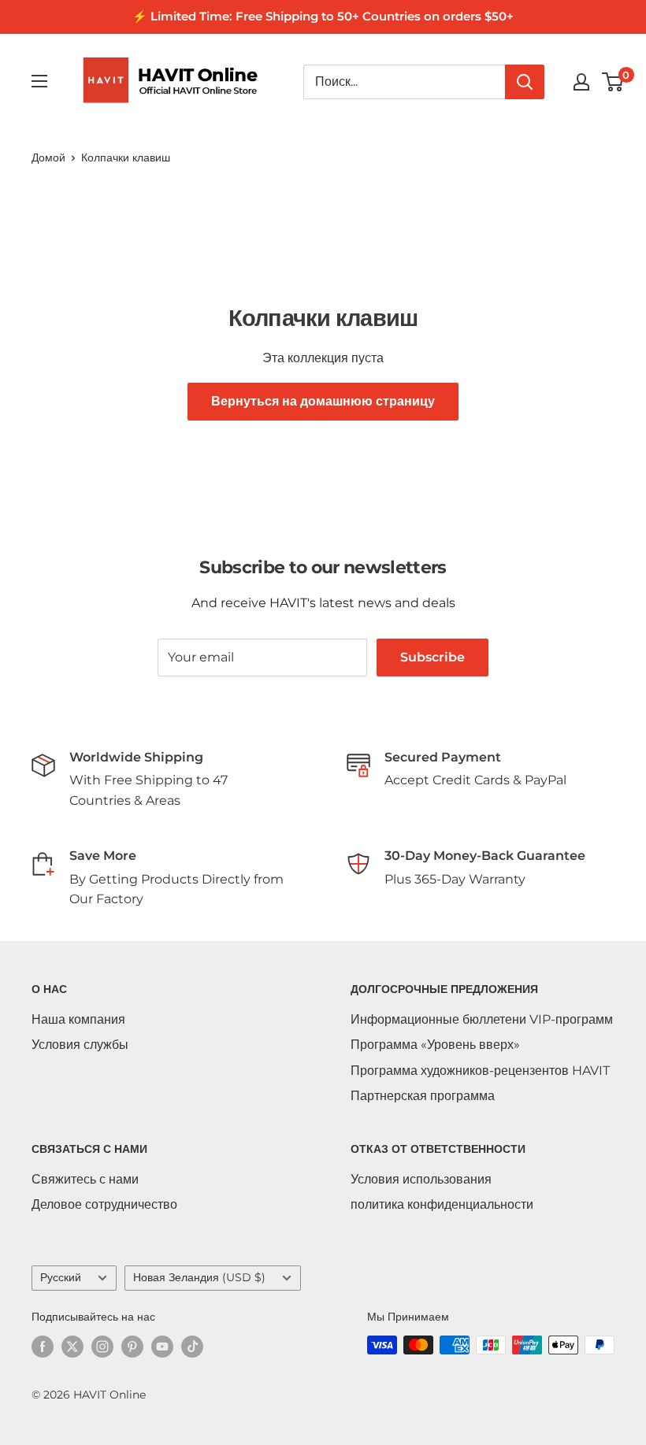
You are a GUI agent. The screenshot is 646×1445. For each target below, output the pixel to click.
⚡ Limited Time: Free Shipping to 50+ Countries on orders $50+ (323, 16)
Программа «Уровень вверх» (435, 1044)
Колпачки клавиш (125, 157)
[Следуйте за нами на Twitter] (72, 1347)
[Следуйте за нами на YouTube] (162, 1347)
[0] (613, 81)
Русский (60, 1277)
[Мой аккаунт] (581, 82)
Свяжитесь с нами (85, 1179)
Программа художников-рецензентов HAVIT (480, 1070)
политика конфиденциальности (442, 1204)
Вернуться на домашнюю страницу (323, 401)
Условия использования (421, 1179)
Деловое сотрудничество (104, 1204)
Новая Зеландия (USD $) (199, 1277)
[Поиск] (524, 82)
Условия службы (80, 1044)
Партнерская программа (423, 1095)
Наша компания (78, 1019)
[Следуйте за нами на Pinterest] (132, 1347)
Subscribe (432, 657)
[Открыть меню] (39, 81)
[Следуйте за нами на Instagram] (102, 1347)
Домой (48, 157)
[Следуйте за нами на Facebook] (43, 1347)
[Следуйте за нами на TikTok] (192, 1347)
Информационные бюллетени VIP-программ (482, 1019)
